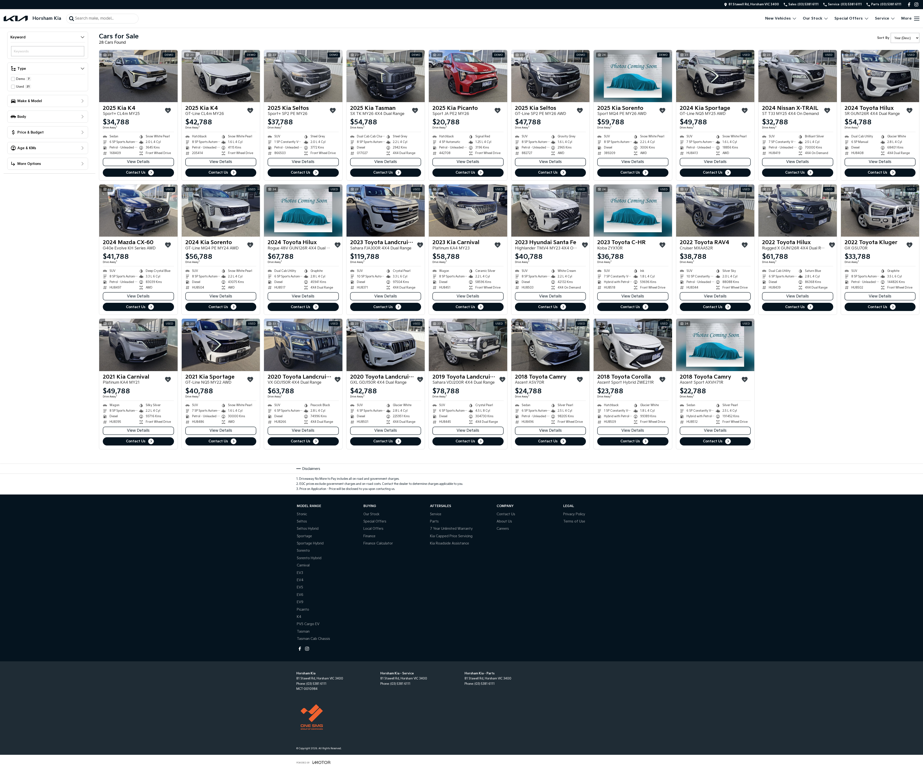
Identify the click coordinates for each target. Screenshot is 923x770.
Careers (503, 529)
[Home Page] (16, 18)
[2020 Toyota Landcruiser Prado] (303, 345)
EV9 (300, 602)
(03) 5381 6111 (316, 684)
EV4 (300, 580)
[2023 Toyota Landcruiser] (386, 210)
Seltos (302, 521)
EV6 (300, 595)
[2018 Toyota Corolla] (633, 345)
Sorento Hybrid (309, 558)
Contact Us (135, 172)
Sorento (303, 551)
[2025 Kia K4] (138, 76)
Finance (369, 536)
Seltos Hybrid (308, 529)
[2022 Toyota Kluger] (880, 210)
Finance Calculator (378, 543)
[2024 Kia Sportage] (715, 76)
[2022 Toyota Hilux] (797, 210)
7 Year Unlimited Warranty (451, 529)
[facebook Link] (909, 4)
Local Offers (373, 529)
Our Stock (812, 18)
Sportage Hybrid (310, 543)
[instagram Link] (916, 4)
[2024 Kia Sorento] (221, 210)
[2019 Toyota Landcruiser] (468, 345)
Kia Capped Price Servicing (451, 536)
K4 (299, 617)
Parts (434, 521)
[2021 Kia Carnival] (138, 345)
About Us (504, 521)
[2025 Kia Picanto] (468, 76)
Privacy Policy (574, 514)
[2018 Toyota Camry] (550, 345)
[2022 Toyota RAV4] (715, 210)
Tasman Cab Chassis (313, 639)
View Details (138, 162)
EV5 (300, 587)
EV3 (300, 573)
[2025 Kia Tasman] (386, 76)
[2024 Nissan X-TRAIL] (797, 76)
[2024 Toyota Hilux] (880, 76)
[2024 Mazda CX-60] (138, 210)
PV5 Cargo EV (308, 624)
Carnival (303, 565)
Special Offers (848, 18)
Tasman (303, 631)
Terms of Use (574, 521)
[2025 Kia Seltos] (303, 76)
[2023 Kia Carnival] (468, 210)
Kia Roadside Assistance (449, 543)
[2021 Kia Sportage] (221, 345)
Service (882, 18)
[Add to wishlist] (168, 110)
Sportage (304, 536)
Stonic (302, 514)
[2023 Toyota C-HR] (633, 210)
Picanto (303, 610)
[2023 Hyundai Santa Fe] (550, 210)
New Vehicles (778, 18)
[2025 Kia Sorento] (633, 76)
